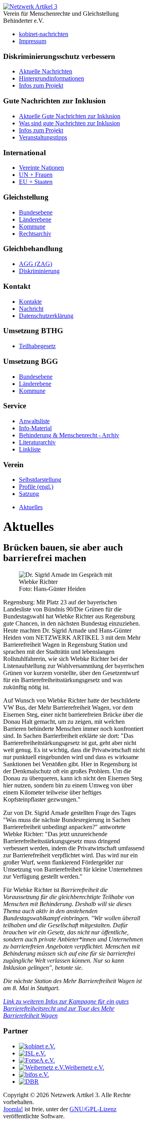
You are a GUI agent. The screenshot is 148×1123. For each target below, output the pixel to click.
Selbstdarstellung (40, 479)
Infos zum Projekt (41, 85)
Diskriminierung (39, 271)
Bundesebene (35, 212)
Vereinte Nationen (41, 167)
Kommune (32, 226)
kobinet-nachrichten (43, 34)
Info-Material (35, 428)
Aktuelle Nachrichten (45, 71)
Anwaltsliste (34, 421)
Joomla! (13, 1109)
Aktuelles (31, 507)
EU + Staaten (35, 181)
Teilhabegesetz (37, 346)
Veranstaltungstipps (43, 137)
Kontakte (30, 301)
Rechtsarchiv (35, 233)
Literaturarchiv (37, 442)
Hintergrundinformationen (51, 78)
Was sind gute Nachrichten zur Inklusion (69, 123)
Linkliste (30, 449)
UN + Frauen (35, 174)
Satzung (29, 493)
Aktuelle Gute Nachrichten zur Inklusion (69, 116)
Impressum (32, 41)
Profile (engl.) (36, 486)
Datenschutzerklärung (46, 315)
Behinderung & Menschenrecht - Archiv (69, 435)
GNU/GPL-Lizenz (92, 1109)
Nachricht (31, 308)
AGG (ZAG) (35, 264)
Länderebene (35, 219)
